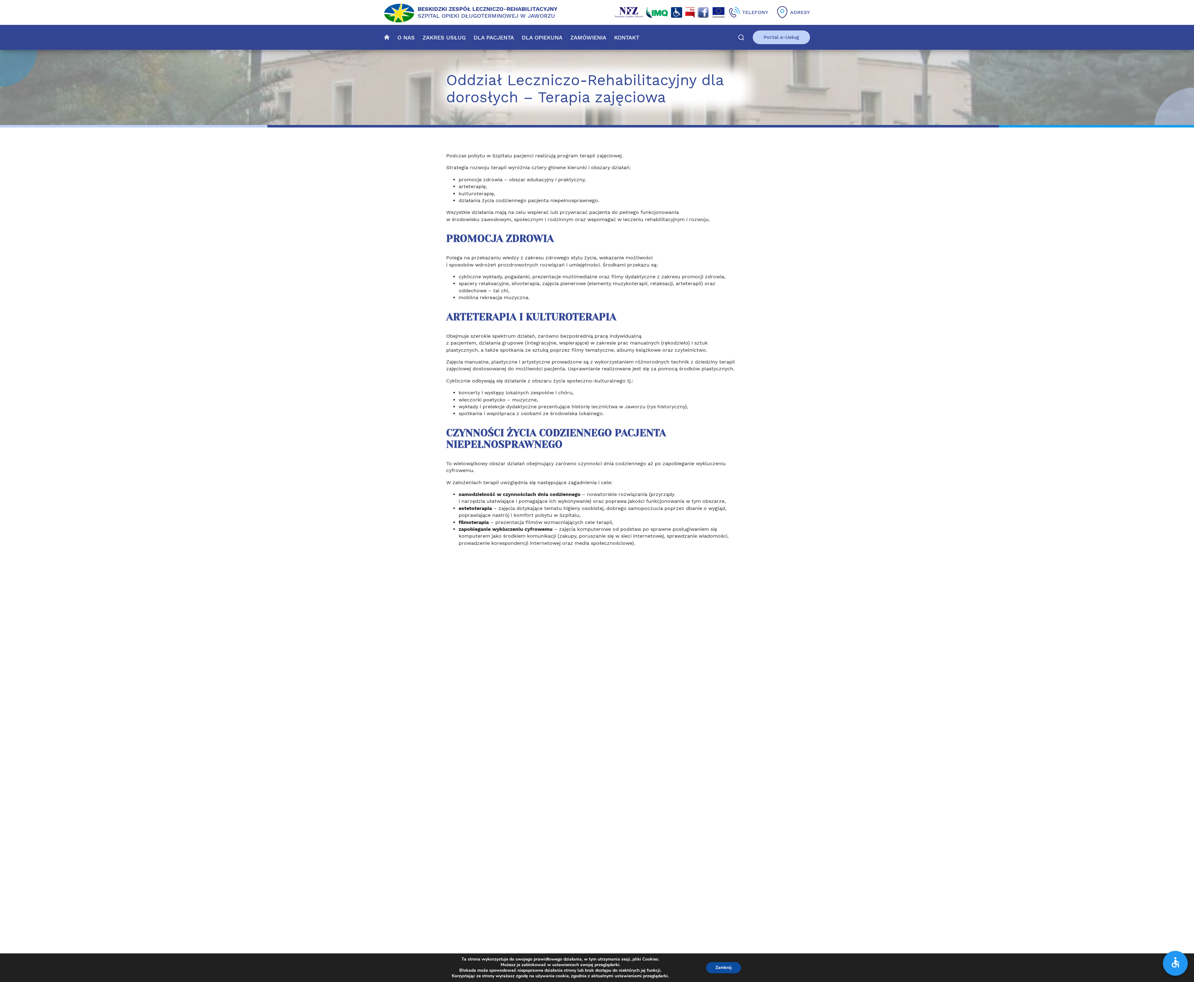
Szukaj (741, 37)
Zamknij (723, 967)
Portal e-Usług (781, 37)
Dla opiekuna (542, 37)
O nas (406, 37)
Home (387, 37)
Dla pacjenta (494, 37)
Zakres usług (444, 37)
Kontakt (626, 37)
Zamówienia (588, 37)
